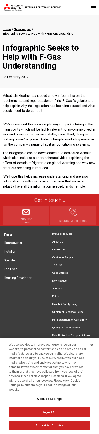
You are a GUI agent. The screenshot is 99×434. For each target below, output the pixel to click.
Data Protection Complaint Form (71, 335)
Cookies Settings (49, 399)
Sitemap (57, 288)
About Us (57, 241)
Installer (9, 251)
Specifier (10, 260)
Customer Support (63, 257)
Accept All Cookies (49, 425)
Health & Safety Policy (65, 304)
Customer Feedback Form (67, 311)
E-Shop (56, 296)
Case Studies (60, 272)
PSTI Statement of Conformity (69, 319)
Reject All (49, 412)
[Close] (92, 345)
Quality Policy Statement (66, 327)
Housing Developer (18, 278)
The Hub (57, 265)
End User (10, 269)
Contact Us (58, 249)
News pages (59, 280)
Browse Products (62, 233)
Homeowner (13, 243)
